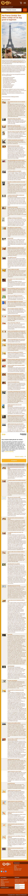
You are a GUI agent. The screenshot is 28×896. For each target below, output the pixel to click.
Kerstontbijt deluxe (11, 783)
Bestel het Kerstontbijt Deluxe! (13, 381)
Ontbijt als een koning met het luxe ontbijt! (16, 415)
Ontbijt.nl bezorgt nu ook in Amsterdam (15, 801)
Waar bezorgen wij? (4, 879)
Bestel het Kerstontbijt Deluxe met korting (16, 373)
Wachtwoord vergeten (18, 868)
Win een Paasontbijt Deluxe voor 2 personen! (16, 339)
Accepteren (14, 460)
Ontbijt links (3, 883)
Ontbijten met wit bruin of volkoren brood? (16, 247)
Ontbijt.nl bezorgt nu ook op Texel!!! (14, 771)
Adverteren (3, 884)
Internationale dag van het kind (14, 563)
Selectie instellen (19, 456)
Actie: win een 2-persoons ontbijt (14, 497)
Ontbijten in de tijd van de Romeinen (15, 217)
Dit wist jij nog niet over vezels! (14, 145)
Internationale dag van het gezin (14, 585)
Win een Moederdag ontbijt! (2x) (14, 322)
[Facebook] (6, 871)
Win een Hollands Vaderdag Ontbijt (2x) (15, 308)
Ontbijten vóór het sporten (13, 207)
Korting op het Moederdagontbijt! (14, 315)
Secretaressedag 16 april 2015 (14, 759)
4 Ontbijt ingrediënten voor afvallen (14, 171)
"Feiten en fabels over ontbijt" (13, 269)
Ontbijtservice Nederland (17, 61)
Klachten (15, 867)
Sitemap (2, 880)
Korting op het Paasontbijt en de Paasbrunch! (16, 331)
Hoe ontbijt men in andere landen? (14, 227)
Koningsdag (10, 634)
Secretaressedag (11, 665)
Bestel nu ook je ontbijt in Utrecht (14, 722)
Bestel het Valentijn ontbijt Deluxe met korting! (16, 359)
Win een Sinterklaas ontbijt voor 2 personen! (16, 288)
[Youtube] (4, 871)
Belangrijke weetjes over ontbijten (14, 118)
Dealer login (3, 885)
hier (14, 96)
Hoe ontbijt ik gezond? (12, 257)
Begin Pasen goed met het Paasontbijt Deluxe (17, 344)
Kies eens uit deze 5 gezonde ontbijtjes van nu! (17, 131)
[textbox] (11, 10)
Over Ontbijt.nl (3, 877)
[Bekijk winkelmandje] (21, 3)
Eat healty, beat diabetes (12, 680)
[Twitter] (1, 871)
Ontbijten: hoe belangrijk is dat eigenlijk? (15, 139)
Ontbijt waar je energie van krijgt (14, 125)
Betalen (15, 866)
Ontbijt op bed (10, 238)
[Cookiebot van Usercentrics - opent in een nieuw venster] (20, 434)
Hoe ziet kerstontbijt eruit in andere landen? (16, 160)
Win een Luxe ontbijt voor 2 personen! (15, 295)
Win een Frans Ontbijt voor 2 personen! (15, 301)
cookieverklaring (8, 451)
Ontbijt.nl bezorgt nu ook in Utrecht (14, 790)
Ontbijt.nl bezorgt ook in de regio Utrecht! (15, 423)
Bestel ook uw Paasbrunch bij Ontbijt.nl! (15, 352)
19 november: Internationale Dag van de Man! (16, 391)
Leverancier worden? (5, 887)
